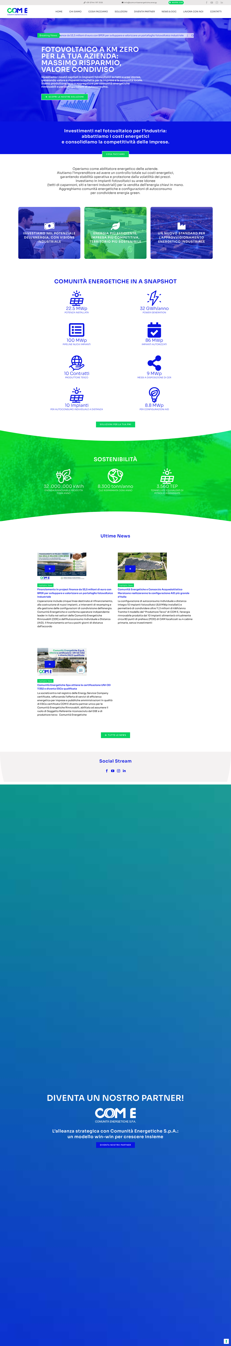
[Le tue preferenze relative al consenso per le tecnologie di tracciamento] (226, 1341)
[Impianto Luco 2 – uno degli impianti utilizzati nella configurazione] (156, 553)
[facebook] (206, 2)
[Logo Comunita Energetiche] (17, 6)
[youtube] (212, 2)
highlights (43, 600)
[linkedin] (222, 2)
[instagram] (217, 2)
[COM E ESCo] (75, 664)
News (50, 600)
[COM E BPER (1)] (75, 553)
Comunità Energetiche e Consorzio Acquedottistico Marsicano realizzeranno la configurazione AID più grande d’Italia (153, 608)
